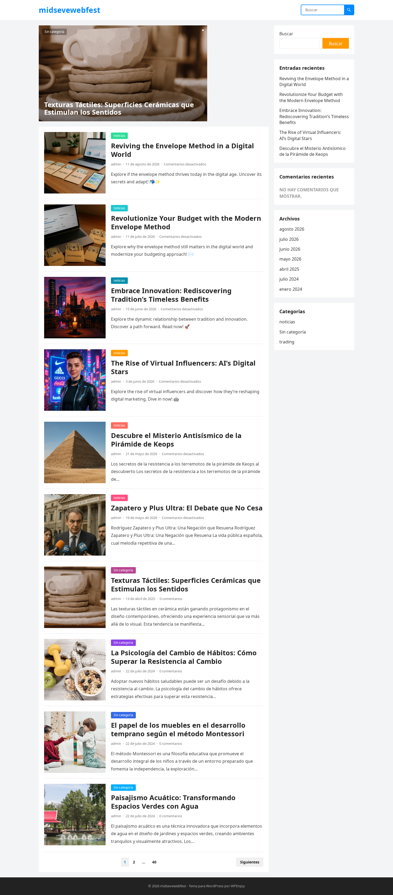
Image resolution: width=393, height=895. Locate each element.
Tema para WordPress (206, 886)
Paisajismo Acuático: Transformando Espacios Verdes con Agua (173, 802)
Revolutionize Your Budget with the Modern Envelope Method (186, 222)
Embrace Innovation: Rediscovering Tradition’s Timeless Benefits (171, 295)
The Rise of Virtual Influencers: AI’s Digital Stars (183, 367)
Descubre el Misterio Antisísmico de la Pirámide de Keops (176, 440)
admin (116, 164)
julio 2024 (289, 279)
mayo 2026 (290, 259)
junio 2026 (289, 249)
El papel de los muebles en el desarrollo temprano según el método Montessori (178, 729)
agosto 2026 (291, 229)
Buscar (286, 34)
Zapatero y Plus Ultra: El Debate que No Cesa (187, 508)
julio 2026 (289, 239)
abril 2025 (289, 269)
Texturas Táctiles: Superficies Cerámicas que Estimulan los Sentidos (119, 108)
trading (286, 342)
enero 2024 (290, 289)
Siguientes (249, 862)
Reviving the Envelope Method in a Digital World (182, 150)
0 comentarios (171, 598)
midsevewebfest (69, 10)
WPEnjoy (238, 886)
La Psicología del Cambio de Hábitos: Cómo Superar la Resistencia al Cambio (184, 657)
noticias (119, 135)
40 (154, 862)
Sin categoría (54, 31)
